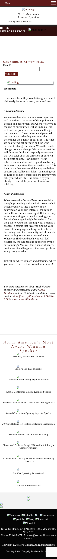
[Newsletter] (30, 522)
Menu (8, 3)
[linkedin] (27, 515)
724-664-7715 (41, 21)
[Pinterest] (41, 518)
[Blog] (30, 518)
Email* (7, 65)
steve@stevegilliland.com (27, 296)
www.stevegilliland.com (25, 299)
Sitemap (28, 538)
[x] (36, 515)
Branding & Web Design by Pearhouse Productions (28, 551)
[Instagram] (47, 515)
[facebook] (14, 515)
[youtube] (19, 518)
